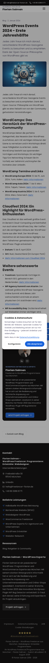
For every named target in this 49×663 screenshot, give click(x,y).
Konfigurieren (14, 344)
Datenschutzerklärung (29, 337)
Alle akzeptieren (34, 344)
